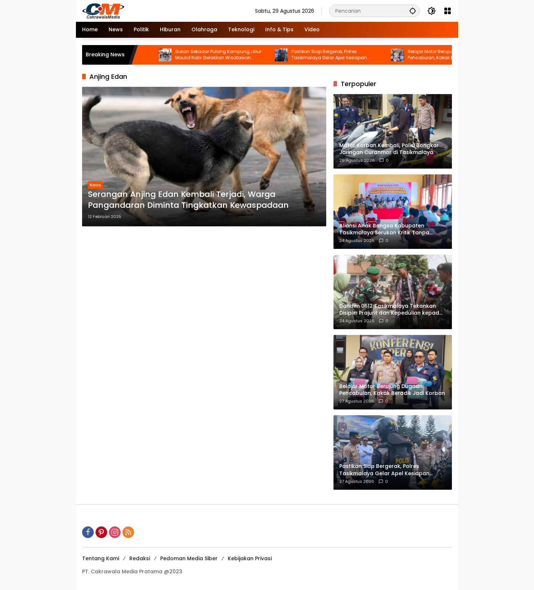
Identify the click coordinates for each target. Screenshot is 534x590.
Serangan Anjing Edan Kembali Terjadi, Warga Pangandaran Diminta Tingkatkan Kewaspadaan (188, 200)
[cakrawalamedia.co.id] (145, 10)
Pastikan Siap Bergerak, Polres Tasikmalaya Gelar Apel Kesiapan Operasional (304, 55)
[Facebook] (88, 532)
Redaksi (139, 558)
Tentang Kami (100, 558)
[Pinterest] (101, 532)
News (95, 185)
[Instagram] (115, 532)
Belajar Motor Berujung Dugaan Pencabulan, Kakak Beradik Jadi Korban (427, 55)
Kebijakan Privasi (250, 558)
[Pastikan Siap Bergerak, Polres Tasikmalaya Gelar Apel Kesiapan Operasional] (256, 54)
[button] (412, 11)
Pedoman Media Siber (189, 558)
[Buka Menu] (447, 11)
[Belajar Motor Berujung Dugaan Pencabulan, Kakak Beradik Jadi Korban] (372, 54)
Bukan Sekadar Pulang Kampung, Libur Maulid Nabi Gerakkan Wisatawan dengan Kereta (193, 55)
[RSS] (128, 532)
